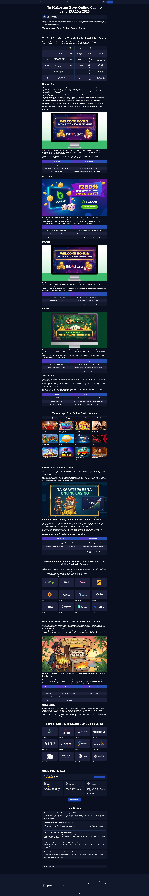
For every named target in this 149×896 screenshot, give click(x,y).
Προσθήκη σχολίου (100, 776)
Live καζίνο (65, 417)
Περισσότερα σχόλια (74, 799)
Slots (98, 417)
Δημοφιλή (49, 417)
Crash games (82, 417)
